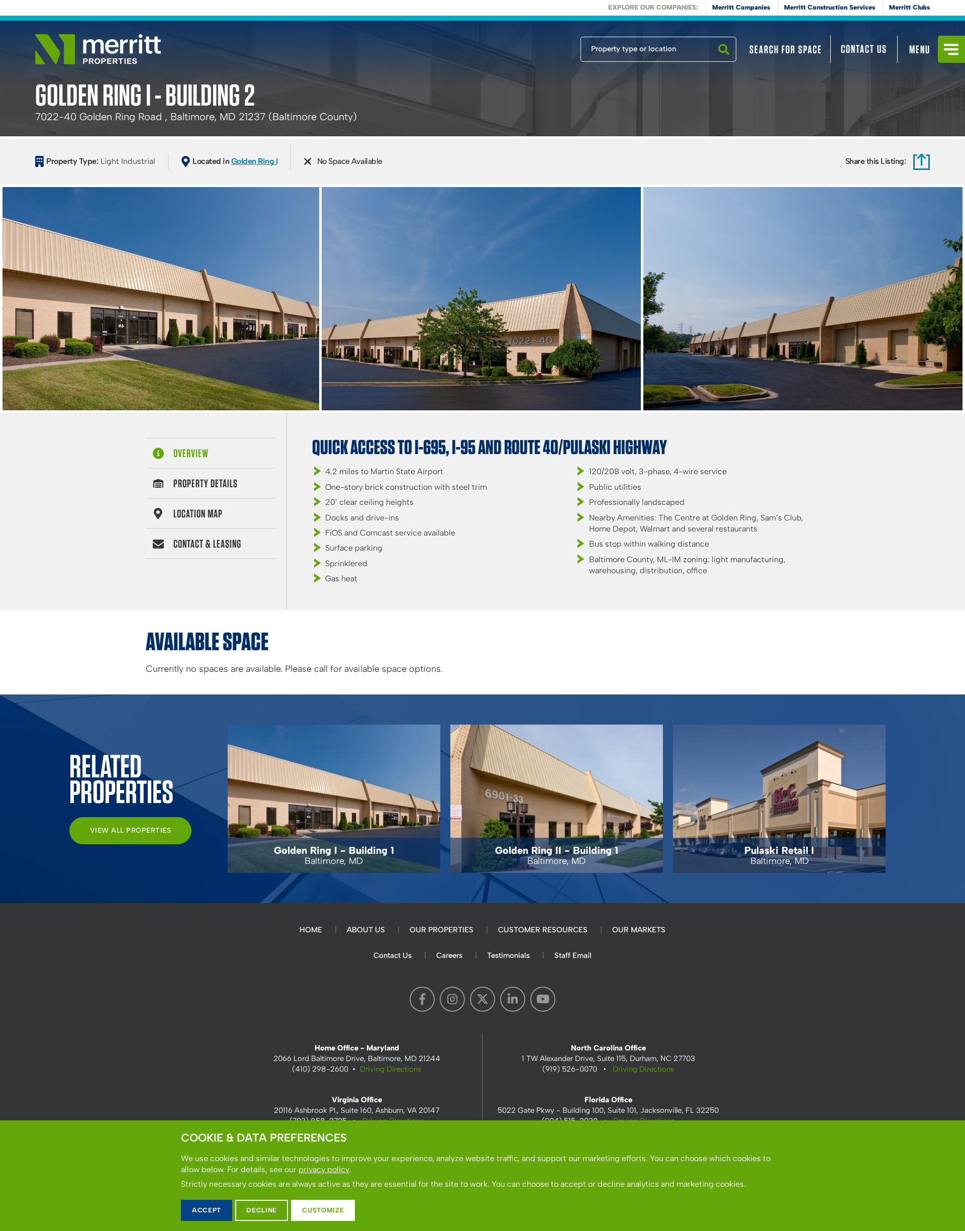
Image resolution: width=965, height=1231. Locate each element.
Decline (261, 1210)
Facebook (422, 999)
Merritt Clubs (909, 7)
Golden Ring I (254, 161)
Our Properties (441, 929)
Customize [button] (323, 1210)
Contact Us (864, 48)
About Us (366, 929)
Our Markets (638, 929)
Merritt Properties (98, 49)
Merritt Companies (741, 7)
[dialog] (482, 1175)
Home (311, 929)
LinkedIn (512, 999)
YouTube (542, 999)
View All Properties (130, 830)
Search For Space (785, 49)
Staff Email (573, 955)
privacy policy (324, 1169)
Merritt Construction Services (829, 7)
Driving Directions (390, 1069)
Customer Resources (543, 929)
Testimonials (508, 955)
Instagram (452, 999)
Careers (449, 955)
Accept (206, 1210)
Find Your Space (547, 46)
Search (723, 61)
